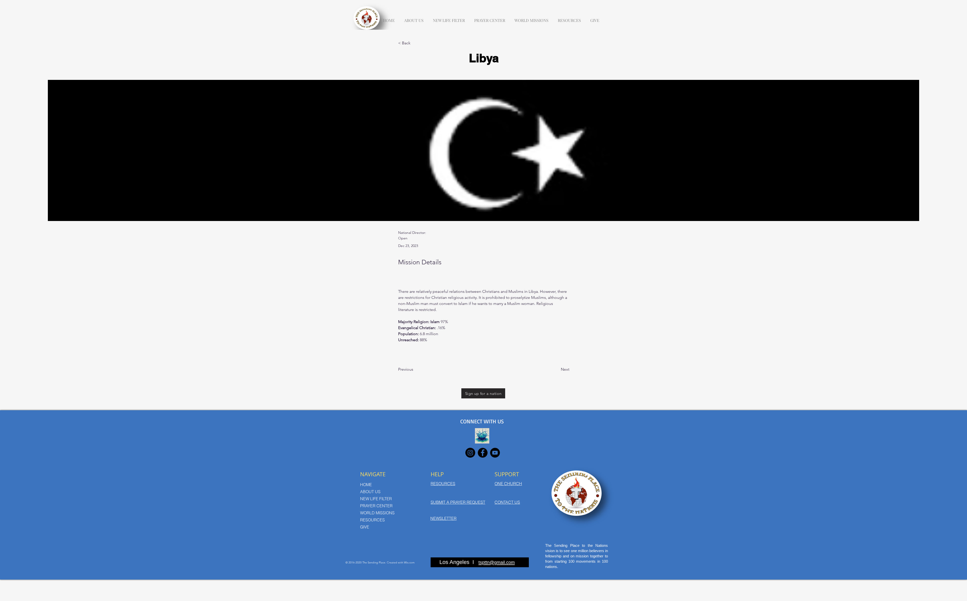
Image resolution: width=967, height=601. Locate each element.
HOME (366, 484)
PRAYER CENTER (376, 505)
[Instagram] (470, 453)
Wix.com (409, 562)
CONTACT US (507, 502)
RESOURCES (372, 519)
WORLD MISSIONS (377, 512)
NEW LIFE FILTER (376, 498)
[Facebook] (483, 453)
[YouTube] (495, 453)
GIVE (364, 526)
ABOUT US (370, 491)
